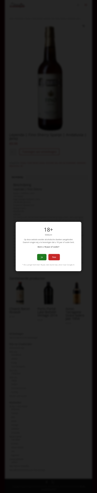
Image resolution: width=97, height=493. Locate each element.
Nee (54, 257)
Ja (42, 257)
